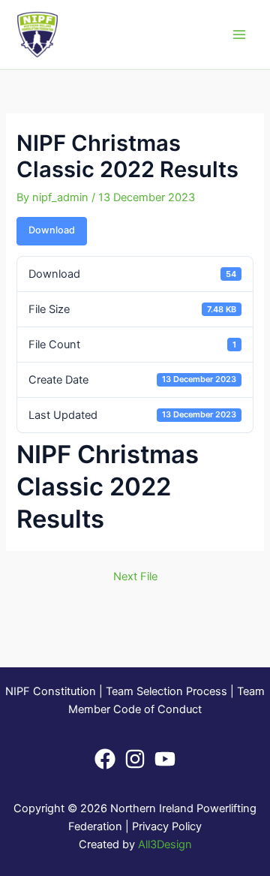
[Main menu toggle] (239, 34)
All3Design (165, 844)
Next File (135, 576)
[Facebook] (105, 758)
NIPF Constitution (50, 691)
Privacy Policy (167, 826)
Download (51, 230)
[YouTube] (165, 758)
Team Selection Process (166, 691)
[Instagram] (135, 758)
